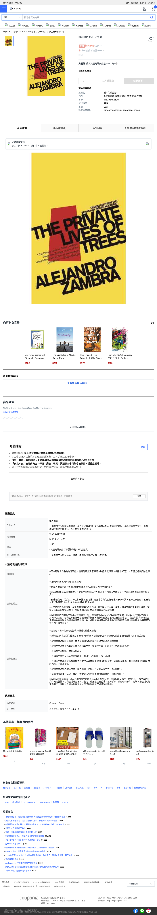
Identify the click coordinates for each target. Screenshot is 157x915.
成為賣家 (151, 3)
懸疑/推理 (80, 788)
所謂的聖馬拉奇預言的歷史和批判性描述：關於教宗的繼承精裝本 (32, 867)
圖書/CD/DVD (19, 32)
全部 (5, 17)
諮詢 (143, 447)
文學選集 (69, 788)
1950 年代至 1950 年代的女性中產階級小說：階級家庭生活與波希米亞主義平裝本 (38, 855)
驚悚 (95, 788)
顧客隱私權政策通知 (92, 882)
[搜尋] (151, 17)
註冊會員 (134, 3)
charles (6, 802)
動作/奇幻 (109, 788)
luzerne (65, 802)
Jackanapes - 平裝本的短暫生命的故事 (21, 863)
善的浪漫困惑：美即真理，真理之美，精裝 (22, 840)
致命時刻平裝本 (11, 859)
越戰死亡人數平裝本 (13, 844)
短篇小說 (17, 788)
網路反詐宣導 (59, 886)
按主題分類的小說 (56, 32)
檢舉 (139, 496)
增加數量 (89, 82)
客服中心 (143, 3)
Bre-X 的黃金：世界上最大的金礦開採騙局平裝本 (25, 851)
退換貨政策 (59, 882)
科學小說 (6, 788)
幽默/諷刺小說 (140, 788)
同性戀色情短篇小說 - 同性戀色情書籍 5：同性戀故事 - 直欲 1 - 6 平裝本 (34, 824)
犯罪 (88, 788)
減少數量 (89, 79)
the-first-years (44, 802)
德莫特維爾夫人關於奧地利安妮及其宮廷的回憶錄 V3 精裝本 (30, 848)
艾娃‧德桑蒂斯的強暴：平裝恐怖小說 (21, 832)
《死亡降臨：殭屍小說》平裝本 (18, 871)
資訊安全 (6, 886)
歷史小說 (127, 788)
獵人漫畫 (16, 802)
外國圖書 (31, 32)
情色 (118, 788)
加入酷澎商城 (44, 886)
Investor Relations (21, 882)
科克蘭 (56, 802)
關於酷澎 (6, 882)
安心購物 (108, 882)
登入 (127, 3)
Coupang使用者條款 (41, 882)
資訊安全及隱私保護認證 (24, 886)
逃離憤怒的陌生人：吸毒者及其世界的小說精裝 (24, 836)
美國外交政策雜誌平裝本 (15, 828)
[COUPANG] (29, 899)
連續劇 (27, 788)
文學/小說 (42, 32)
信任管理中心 (74, 882)
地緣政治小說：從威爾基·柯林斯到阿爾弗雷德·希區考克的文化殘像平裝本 (35, 817)
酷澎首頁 (6, 32)
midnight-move (29, 802)
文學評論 (58, 788)
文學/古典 (47, 788)
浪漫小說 (36, 788)
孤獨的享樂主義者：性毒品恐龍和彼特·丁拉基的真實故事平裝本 (31, 821)
